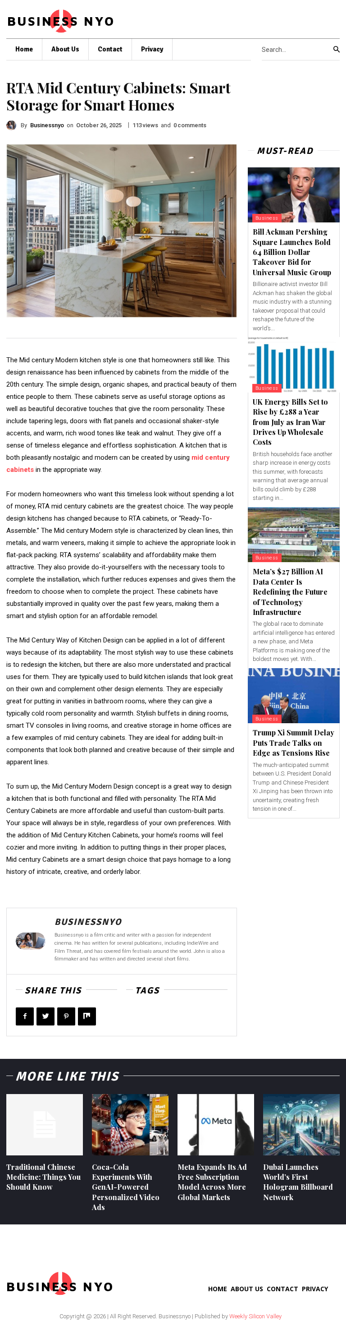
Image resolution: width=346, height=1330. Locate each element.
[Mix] (87, 1016)
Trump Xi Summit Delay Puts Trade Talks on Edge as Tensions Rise (293, 742)
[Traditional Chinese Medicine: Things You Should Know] (44, 1124)
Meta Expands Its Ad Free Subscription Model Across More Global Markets (212, 1182)
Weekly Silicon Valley (255, 1316)
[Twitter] (45, 1016)
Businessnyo (47, 125)
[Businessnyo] (13, 125)
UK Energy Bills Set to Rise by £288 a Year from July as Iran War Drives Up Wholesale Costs (290, 422)
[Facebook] (25, 1016)
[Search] (336, 49)
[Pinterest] (66, 1016)
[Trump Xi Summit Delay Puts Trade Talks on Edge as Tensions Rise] (294, 696)
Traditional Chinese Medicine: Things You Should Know (43, 1177)
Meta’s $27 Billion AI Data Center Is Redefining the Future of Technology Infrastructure (290, 592)
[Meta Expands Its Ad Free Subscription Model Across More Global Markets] (216, 1124)
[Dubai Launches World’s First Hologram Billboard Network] (301, 1124)
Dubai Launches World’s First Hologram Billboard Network (298, 1182)
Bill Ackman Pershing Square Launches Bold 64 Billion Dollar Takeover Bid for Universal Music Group (292, 252)
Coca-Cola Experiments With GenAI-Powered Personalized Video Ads (125, 1187)
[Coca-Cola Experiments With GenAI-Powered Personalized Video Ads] (130, 1124)
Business (266, 218)
